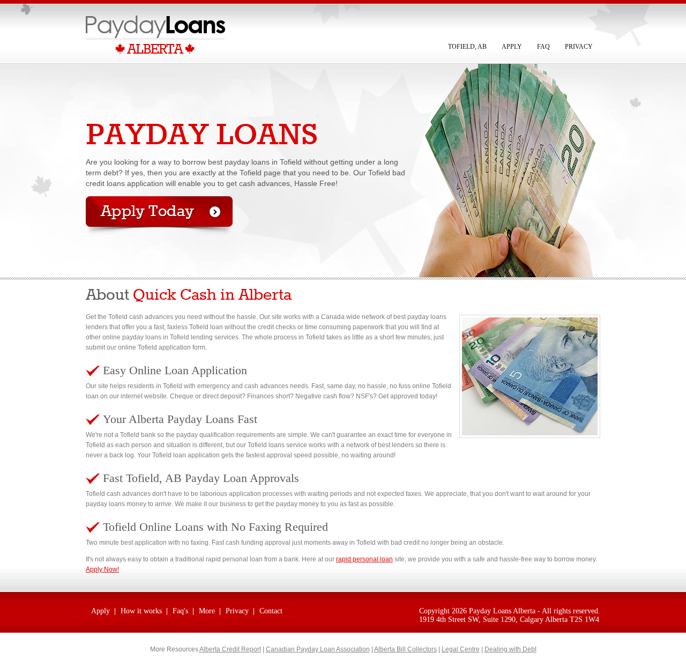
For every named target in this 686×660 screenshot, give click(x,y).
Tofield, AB (467, 46)
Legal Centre (461, 649)
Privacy (579, 46)
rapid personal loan (364, 559)
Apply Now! (102, 569)
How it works (141, 611)
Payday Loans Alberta (502, 611)
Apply (512, 46)
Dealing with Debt (510, 649)
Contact (270, 611)
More (207, 611)
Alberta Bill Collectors (405, 649)
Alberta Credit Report (230, 649)
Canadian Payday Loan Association (318, 649)
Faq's (180, 611)
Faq (543, 46)
